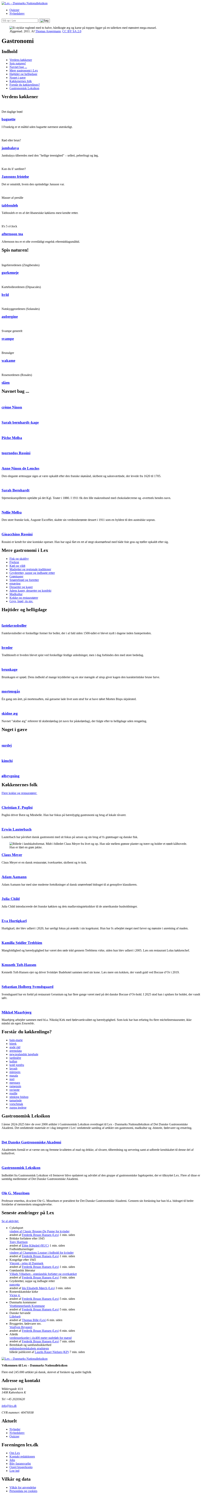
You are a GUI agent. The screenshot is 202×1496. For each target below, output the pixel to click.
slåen (6, 383)
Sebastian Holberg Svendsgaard (27, 987)
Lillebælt (15, 1316)
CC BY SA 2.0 (71, 31)
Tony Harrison (18, 1242)
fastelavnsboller (14, 625)
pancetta (14, 1284)
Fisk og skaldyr (19, 558)
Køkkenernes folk (20, 81)
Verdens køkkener (20, 60)
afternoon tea (12, 234)
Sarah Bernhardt (15, 490)
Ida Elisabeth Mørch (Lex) (38, 1288)
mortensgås (11, 691)
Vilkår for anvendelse (22, 1487)
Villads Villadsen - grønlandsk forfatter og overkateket (43, 1274)
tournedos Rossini (16, 453)
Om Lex (14, 1453)
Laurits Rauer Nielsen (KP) (52, 1352)
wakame (8, 360)
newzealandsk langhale (23, 1054)
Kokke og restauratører (23, 597)
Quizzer (14, 10)
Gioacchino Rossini (17, 534)
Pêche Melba (12, 438)
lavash (13, 1068)
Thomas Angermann (48, 31)
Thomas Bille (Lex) (34, 1320)
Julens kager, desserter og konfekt (30, 590)
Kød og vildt (17, 565)
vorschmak (16, 1104)
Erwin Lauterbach (17, 829)
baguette (8, 119)
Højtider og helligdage (23, 74)
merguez (14, 1082)
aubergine (10, 316)
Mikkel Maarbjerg (17, 1012)
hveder (7, 647)
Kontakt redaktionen (22, 1456)
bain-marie (16, 1040)
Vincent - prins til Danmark (26, 1263)
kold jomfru (16, 1065)
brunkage (9, 669)
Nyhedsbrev (17, 13)
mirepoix (15, 1072)
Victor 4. (14, 1295)
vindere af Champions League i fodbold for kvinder (41, 1252)
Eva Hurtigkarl (14, 921)
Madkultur (15, 594)
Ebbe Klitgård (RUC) (35, 1245)
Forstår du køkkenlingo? (24, 84)
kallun (13, 1061)
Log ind (14, 1470)
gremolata (15, 1050)
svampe (8, 339)
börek (13, 1043)
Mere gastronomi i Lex (23, 70)
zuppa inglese (17, 1107)
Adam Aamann (14, 877)
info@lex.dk (9, 1405)
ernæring (15, 583)
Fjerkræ (14, 562)
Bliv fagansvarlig (20, 1463)
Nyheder (14, 1429)
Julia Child (11, 899)
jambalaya (10, 148)
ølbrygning (11, 776)
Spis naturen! (17, 63)
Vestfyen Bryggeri (20, 1327)
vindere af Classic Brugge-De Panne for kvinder (39, 1231)
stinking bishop (18, 1097)
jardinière (15, 1058)
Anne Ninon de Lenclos (20, 468)
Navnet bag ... (18, 67)
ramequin (15, 1086)
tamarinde (15, 1100)
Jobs (12, 1460)
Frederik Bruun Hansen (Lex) (40, 1235)
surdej (7, 745)
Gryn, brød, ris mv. (21, 601)
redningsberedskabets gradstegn (29, 1348)
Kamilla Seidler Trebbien (22, 943)
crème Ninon (12, 407)
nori (11, 1079)
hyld (5, 295)
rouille (13, 1093)
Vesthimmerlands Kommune (27, 1306)
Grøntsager (16, 576)
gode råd (14, 1047)
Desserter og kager (21, 587)
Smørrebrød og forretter (24, 580)
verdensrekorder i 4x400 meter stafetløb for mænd (40, 1337)
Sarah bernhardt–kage (20, 422)
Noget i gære (17, 77)
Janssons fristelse (15, 176)
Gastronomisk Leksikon (24, 88)
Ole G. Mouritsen (16, 1193)
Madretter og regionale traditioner (30, 569)
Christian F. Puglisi (17, 807)
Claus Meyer (12, 855)
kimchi (7, 761)
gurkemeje (10, 272)
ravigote (14, 1089)
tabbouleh (10, 205)
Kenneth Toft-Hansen (19, 965)
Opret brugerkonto (21, 1467)
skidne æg (10, 713)
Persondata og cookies (23, 1491)
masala (13, 1075)
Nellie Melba (12, 512)
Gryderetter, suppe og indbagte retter (32, 573)
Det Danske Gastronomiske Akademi (31, 1142)
